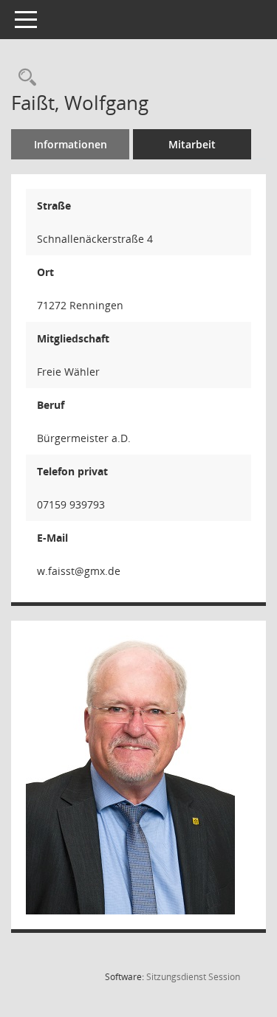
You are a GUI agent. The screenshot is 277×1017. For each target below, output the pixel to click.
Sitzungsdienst (193, 977)
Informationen (70, 144)
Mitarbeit (192, 144)
